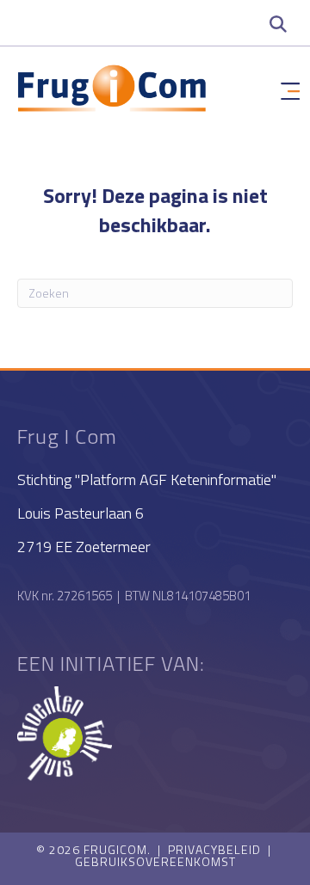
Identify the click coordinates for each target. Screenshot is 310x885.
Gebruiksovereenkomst (155, 861)
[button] (278, 23)
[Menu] (290, 92)
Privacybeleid (214, 849)
